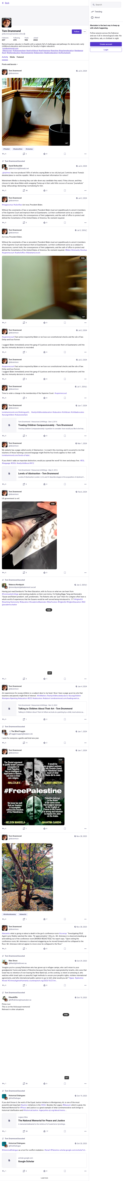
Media (12, 57)
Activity (5, 57)
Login (106, 50)
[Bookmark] (64, 153)
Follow (76, 32)
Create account (106, 44)
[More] (85, 153)
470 (15, 40)
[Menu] (85, 31)
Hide (66, 80)
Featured (20, 57)
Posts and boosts (9, 64)
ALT (66, 143)
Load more (44, 1178)
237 (3, 40)
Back (7, 3)
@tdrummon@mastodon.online (12, 34)
